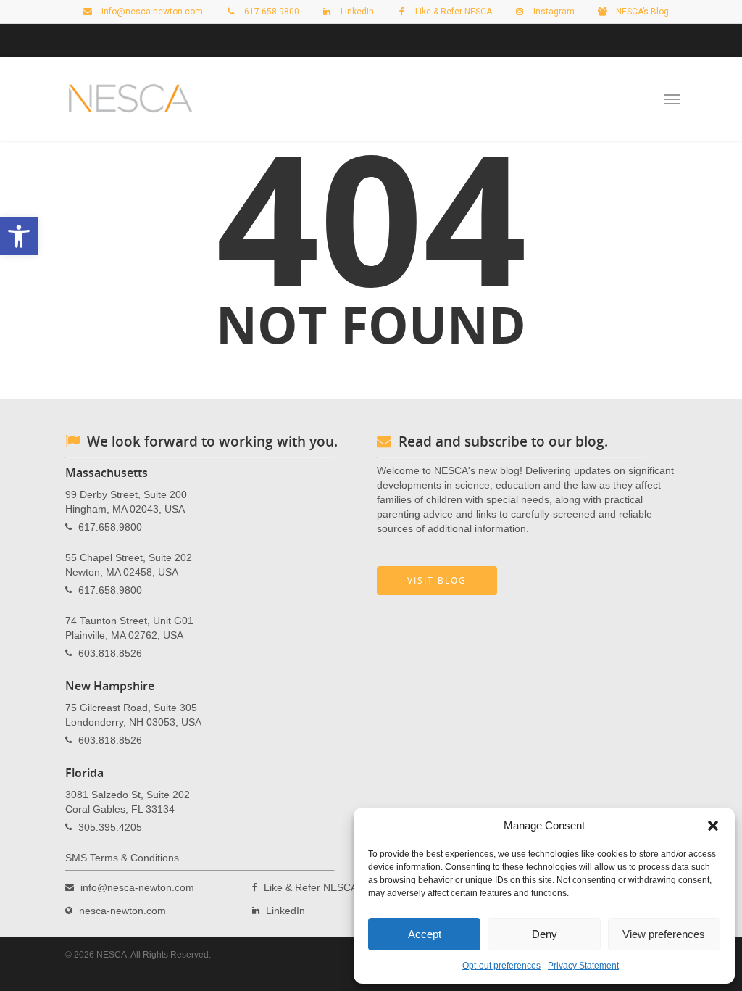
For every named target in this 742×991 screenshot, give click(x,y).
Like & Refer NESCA (452, 12)
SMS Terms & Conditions (122, 857)
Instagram (553, 12)
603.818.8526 (110, 653)
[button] (713, 825)
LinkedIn (356, 12)
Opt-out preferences (501, 966)
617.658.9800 (110, 527)
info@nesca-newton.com (151, 12)
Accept (424, 934)
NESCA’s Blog (641, 12)
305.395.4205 (110, 827)
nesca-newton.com (122, 910)
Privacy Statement (583, 966)
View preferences (663, 934)
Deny (544, 934)
